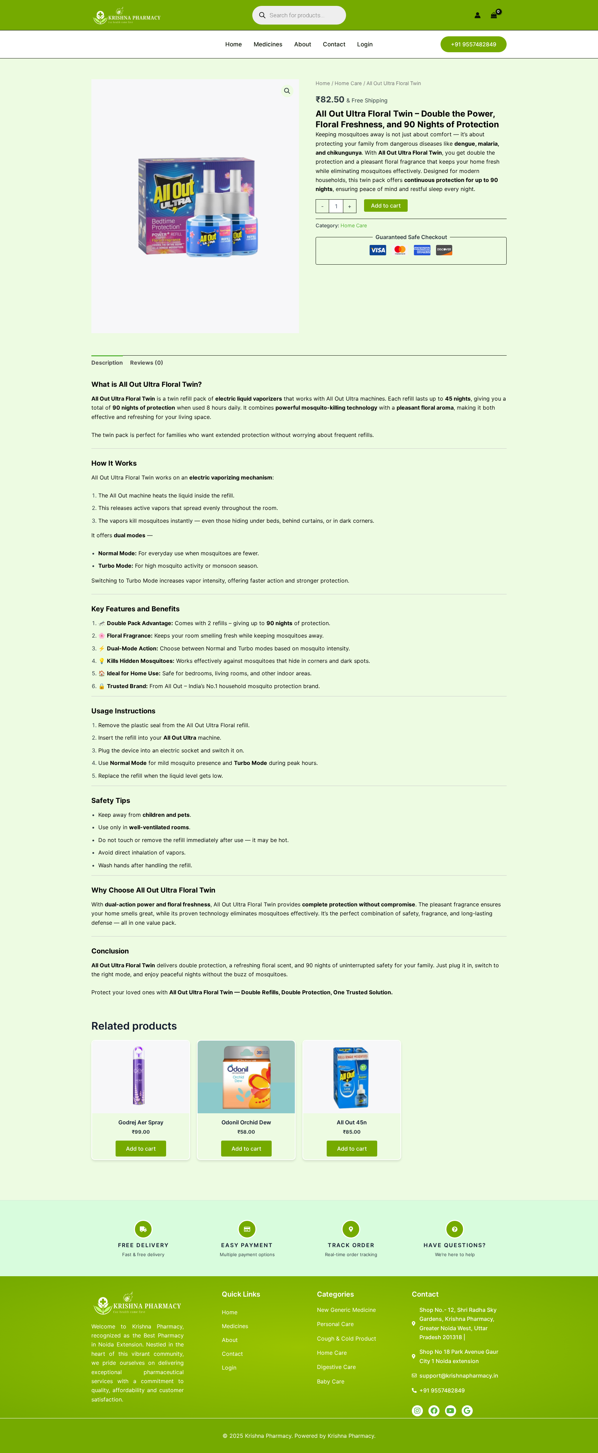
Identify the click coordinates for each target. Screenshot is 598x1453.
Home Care (348, 83)
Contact (334, 44)
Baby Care (330, 1381)
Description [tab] (107, 362)
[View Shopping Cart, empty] (497, 15)
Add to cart (386, 205)
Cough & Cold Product (346, 1338)
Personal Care (335, 1324)
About (302, 44)
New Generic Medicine (346, 1309)
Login (365, 44)
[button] (474, 44)
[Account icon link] (477, 15)
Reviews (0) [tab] (146, 362)
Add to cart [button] (141, 1148)
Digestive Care (336, 1366)
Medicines (268, 44)
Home (233, 44)
